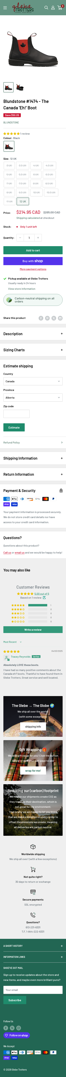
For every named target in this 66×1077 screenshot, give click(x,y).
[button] (11, 133)
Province (8, 389)
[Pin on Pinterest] (47, 318)
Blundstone (11, 122)
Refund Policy (11, 442)
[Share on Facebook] (41, 318)
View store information (21, 288)
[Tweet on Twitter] (53, 318)
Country (8, 373)
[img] (11, 651)
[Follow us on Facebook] (5, 1027)
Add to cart (33, 250)
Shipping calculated (28, 217)
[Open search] (46, 7)
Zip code (8, 406)
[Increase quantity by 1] (38, 237)
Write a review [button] (33, 629)
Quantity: (8, 237)
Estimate (14, 427)
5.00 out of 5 (42, 593)
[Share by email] (60, 318)
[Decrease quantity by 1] (20, 237)
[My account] (53, 7)
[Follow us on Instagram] (18, 1027)
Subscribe (14, 1000)
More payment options (33, 269)
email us (20, 552)
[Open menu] (5, 7)
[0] (60, 8)
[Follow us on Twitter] (12, 1027)
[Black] (9, 146)
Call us (7, 552)
